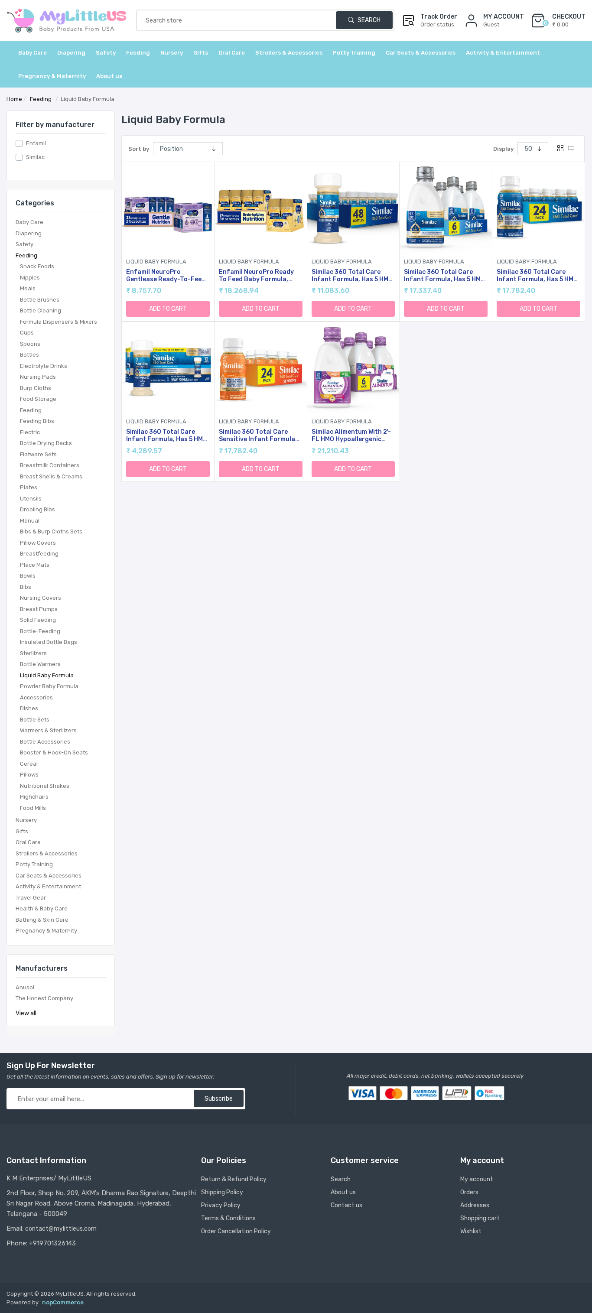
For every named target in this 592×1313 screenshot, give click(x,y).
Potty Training (34, 864)
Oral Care (28, 842)
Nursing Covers (40, 598)
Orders (469, 1192)
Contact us (346, 1205)
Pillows (29, 774)
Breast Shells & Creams (51, 476)
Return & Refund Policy (234, 1179)
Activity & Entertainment (48, 886)
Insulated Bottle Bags (48, 642)
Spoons (30, 344)
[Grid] (560, 148)
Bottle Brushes (39, 299)
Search (368, 20)
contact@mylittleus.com (61, 1228)
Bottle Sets (34, 719)
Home (14, 99)
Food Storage (38, 399)
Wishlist (470, 1231)
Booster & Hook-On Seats (54, 752)
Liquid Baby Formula (47, 675)
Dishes (29, 708)
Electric (30, 432)
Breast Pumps (39, 609)
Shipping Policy (222, 1192)
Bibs (25, 587)
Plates (28, 487)
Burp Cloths (35, 388)
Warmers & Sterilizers (48, 730)
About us (109, 76)
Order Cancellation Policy (236, 1231)
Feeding (26, 255)
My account (476, 1179)
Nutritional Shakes (44, 786)
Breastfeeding (39, 553)
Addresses (474, 1205)
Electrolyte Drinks (43, 366)
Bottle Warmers (40, 664)
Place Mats (34, 565)
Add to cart (168, 308)
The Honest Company (44, 998)
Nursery (26, 820)
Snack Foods (37, 266)
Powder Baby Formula (49, 686)
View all (26, 1013)
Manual (29, 520)
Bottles (29, 354)
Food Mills (33, 808)
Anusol (25, 987)
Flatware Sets (38, 454)
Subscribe (219, 1098)
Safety (24, 244)
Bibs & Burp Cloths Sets (51, 531)
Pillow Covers (38, 543)
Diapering (29, 233)
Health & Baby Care (42, 908)
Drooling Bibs (37, 509)
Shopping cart (480, 1218)
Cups (27, 332)
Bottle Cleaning (40, 310)
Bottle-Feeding (40, 631)
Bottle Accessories (45, 741)
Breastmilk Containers (49, 465)
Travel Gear (31, 897)
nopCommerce (63, 1302)
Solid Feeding (38, 620)
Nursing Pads (38, 377)
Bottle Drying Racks (46, 443)
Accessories (36, 697)
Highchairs (34, 796)
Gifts (22, 831)
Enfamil (36, 143)
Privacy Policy (221, 1205)
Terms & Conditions (228, 1218)
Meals (28, 288)
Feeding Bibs (37, 421)
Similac (35, 157)
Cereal (29, 763)
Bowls (28, 575)
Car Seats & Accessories (48, 875)
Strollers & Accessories (47, 853)
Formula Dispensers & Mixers (58, 321)
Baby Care (29, 222)
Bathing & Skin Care (42, 919)
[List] (570, 148)
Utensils (31, 498)
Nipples (30, 277)
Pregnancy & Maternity (46, 930)
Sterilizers (33, 653)
